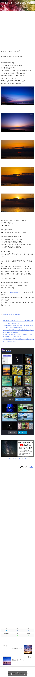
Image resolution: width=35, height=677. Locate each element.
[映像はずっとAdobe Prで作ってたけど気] (28, 392)
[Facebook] (17, 630)
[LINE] (17, 635)
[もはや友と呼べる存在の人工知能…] (7, 359)
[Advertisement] (17, 28)
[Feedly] (28, 635)
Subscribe (23, 432)
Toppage (4, 51)
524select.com (15, 292)
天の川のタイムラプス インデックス (17, 458)
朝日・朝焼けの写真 (15, 51)
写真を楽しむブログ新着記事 (11, 314)
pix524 (31, 467)
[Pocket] (6, 635)
